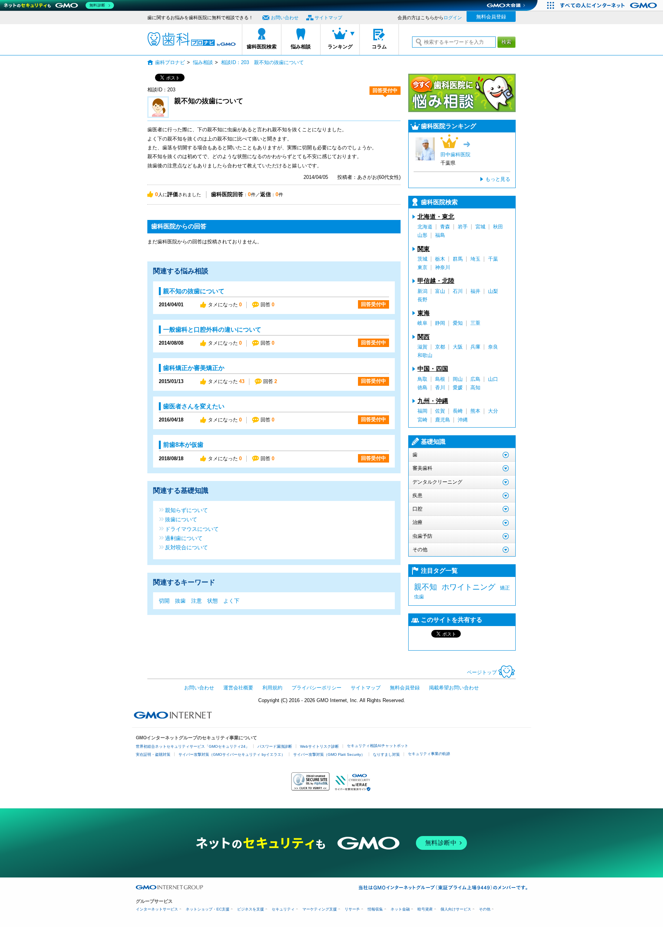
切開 (164, 601)
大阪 (458, 347)
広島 (475, 379)
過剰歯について (184, 538)
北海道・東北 (435, 216)
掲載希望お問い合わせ (454, 688)
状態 (212, 601)
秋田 (498, 227)
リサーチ (352, 909)
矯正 (505, 588)
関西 (423, 337)
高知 (475, 387)
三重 (475, 323)
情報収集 (375, 909)
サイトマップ (328, 17)
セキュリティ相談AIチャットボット (377, 746)
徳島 (422, 387)
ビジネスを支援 (250, 909)
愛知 (458, 323)
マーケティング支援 (319, 909)
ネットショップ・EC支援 (207, 909)
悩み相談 (301, 47)
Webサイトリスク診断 (319, 746)
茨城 (422, 259)
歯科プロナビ (191, 39)
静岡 (440, 323)
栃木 (440, 259)
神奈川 (442, 267)
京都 (440, 347)
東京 (422, 267)
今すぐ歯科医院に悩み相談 (462, 93)
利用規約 (272, 688)
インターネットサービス (157, 909)
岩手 (463, 227)
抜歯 (180, 601)
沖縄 (463, 420)
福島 (440, 235)
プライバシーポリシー (316, 688)
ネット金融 (400, 909)
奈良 (493, 347)
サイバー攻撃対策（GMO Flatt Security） (329, 754)
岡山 (458, 379)
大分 (493, 411)
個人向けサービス (455, 909)
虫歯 (419, 597)
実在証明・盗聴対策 (153, 754)
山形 (422, 235)
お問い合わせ (285, 17)
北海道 (424, 227)
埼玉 (475, 259)
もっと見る (497, 179)
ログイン (453, 17)
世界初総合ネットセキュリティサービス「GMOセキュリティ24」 (192, 746)
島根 (440, 379)
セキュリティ (283, 909)
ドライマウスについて (192, 529)
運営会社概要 (238, 688)
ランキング (340, 47)
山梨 (493, 291)
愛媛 (458, 387)
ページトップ (482, 672)
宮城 (480, 227)
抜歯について (181, 519)
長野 (422, 299)
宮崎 (422, 420)
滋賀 (422, 347)
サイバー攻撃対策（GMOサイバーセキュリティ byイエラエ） (231, 754)
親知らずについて (186, 510)
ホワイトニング (468, 587)
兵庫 (475, 347)
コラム (379, 47)
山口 (493, 379)
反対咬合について (186, 547)
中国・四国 (432, 368)
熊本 (475, 411)
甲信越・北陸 (435, 281)
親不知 (425, 587)
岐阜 (422, 323)
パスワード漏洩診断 (274, 746)
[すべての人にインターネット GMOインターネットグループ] (609, 5)
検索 (506, 42)
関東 (423, 249)
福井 (475, 291)
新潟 (422, 291)
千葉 (493, 259)
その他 (484, 909)
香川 (440, 387)
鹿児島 (442, 420)
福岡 (422, 411)
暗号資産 (425, 909)
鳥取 (422, 379)
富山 (440, 291)
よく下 (231, 601)
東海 (423, 313)
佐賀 (440, 411)
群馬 (458, 259)
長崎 (458, 411)
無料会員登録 (491, 17)
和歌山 (424, 355)
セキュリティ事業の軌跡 (429, 754)
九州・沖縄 (432, 401)
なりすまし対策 (386, 754)
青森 (445, 227)
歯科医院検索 (262, 47)
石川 (458, 291)
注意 (196, 601)
